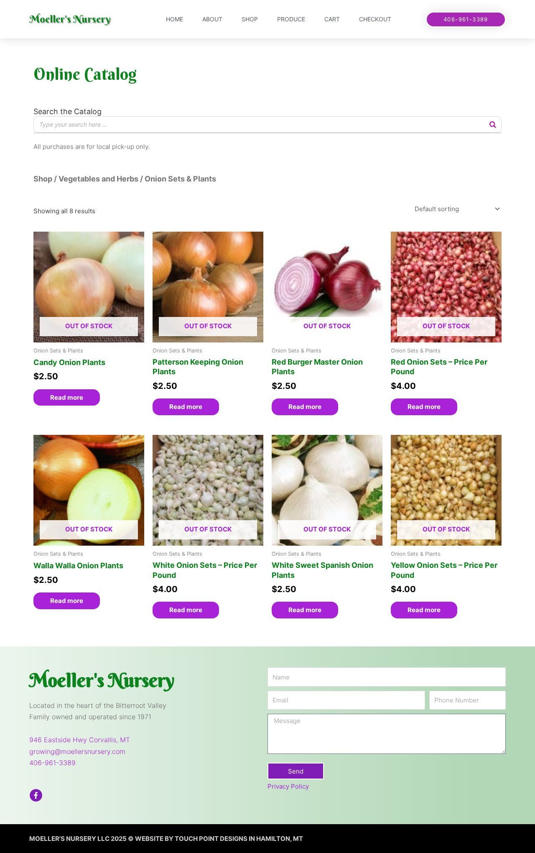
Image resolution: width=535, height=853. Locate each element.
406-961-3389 (52, 763)
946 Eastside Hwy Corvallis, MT (79, 740)
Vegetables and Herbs (98, 178)
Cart (332, 19)
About (212, 19)
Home (174, 19)
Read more (66, 397)
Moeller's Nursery (70, 19)
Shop (250, 19)
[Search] (492, 124)
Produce (291, 19)
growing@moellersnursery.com (77, 751)
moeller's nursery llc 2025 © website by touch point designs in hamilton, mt (166, 839)
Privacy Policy (288, 786)
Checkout (375, 19)
